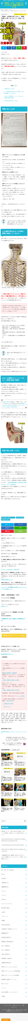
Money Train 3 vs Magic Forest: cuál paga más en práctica (13, 850)
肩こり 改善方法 (6, 945)
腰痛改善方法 (5, 933)
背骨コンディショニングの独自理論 (11, 971)
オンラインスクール (7, 903)
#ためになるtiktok (6, 405)
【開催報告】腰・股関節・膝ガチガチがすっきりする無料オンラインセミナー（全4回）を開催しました (13, 857)
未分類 (3, 996)
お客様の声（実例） (9, 703)
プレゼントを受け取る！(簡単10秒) (10, 569)
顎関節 (3, 920)
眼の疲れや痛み (6, 908)
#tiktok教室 (21, 403)
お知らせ (4, 899)
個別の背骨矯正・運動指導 (10, 673)
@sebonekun (5, 401)
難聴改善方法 (5, 886)
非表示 (15, 85)
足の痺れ (4, 878)
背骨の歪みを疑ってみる (11, 100)
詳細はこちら (4, 606)
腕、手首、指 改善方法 (8, 870)
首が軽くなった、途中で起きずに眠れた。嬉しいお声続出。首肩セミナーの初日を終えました (13, 833)
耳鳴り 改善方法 (6, 954)
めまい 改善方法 (20, 517)
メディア (4, 895)
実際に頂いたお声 (9, 88)
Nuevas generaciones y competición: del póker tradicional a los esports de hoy (13, 839)
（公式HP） (22, 696)
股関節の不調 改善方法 (7, 941)
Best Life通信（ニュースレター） (10, 992)
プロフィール (7, 706)
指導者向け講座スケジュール (9, 979)
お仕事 (3, 912)
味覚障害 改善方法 (7, 958)
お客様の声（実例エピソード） (9, 517)
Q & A (3, 874)
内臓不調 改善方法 (6, 519)
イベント (4, 988)
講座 (23, 1005)
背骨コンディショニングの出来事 (10, 975)
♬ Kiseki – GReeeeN (10, 406)
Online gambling (6, 924)
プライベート (5, 916)
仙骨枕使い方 (5, 882)
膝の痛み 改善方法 (6, 937)
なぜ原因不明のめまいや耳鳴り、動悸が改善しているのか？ (13, 92)
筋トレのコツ (5, 983)
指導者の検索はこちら (7, 579)
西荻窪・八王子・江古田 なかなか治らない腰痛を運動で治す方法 (14, 5)
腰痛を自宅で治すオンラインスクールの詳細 (14, 635)
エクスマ (4, 891)
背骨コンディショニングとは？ (10, 967)
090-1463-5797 (10, 700)
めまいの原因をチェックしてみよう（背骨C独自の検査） (13, 97)
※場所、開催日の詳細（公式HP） (11, 680)
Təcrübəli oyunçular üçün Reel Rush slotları (13, 845)
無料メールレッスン (17, 1005)
